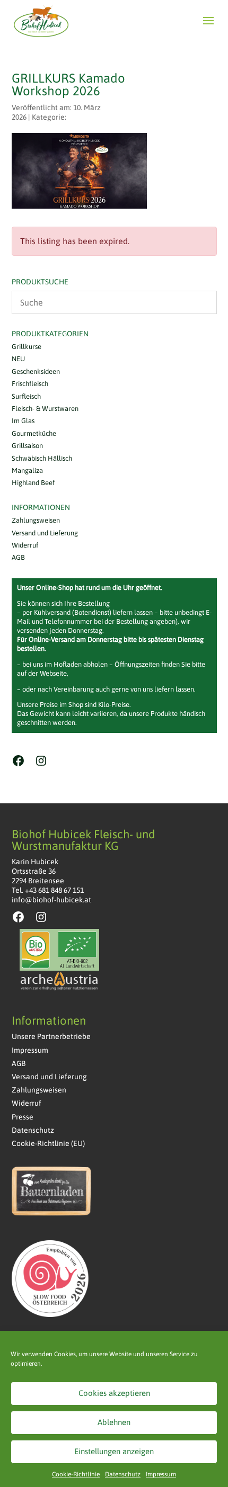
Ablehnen (114, 1422)
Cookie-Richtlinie (76, 1474)
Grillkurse (26, 347)
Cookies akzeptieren (114, 1393)
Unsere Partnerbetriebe (51, 1036)
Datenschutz (123, 1474)
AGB (18, 557)
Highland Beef (33, 483)
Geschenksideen (36, 371)
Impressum (161, 1474)
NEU (18, 359)
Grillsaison (27, 446)
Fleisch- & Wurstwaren (45, 409)
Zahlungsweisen (36, 520)
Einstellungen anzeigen (114, 1451)
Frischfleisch (30, 384)
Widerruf (25, 545)
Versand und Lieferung (45, 533)
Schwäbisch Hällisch (42, 458)
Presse (22, 1117)
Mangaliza (27, 470)
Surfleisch (26, 396)
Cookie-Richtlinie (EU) (48, 1143)
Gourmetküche (34, 433)
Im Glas (23, 421)
